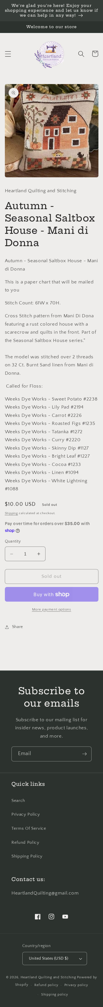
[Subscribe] (84, 753)
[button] (8, 54)
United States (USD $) (48, 958)
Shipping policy (54, 994)
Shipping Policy (27, 856)
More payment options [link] (51, 609)
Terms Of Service (28, 828)
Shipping (11, 513)
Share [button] (17, 626)
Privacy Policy (25, 814)
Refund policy (46, 985)
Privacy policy (76, 985)
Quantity (13, 541)
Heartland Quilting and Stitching (48, 977)
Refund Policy (25, 842)
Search (18, 800)
